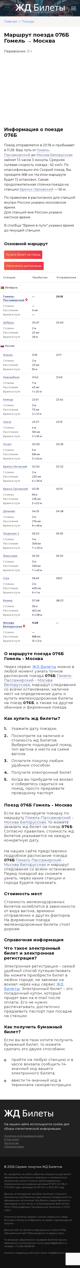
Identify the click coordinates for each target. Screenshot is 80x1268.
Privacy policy (11, 1139)
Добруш (8, 322)
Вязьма (7, 600)
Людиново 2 (11, 533)
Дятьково (9, 511)
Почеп (7, 444)
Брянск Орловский (37, 189)
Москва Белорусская (55, 155)
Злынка (8, 354)
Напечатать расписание (24, 266)
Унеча (7, 421)
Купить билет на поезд (23, 254)
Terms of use (11, 1143)
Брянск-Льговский (15, 466)
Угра (6, 578)
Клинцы (8, 399)
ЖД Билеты (44, 667)
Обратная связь (14, 1146)
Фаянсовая (10, 555)
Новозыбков (11, 377)
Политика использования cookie (23, 1135)
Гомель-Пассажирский (48, 817)
